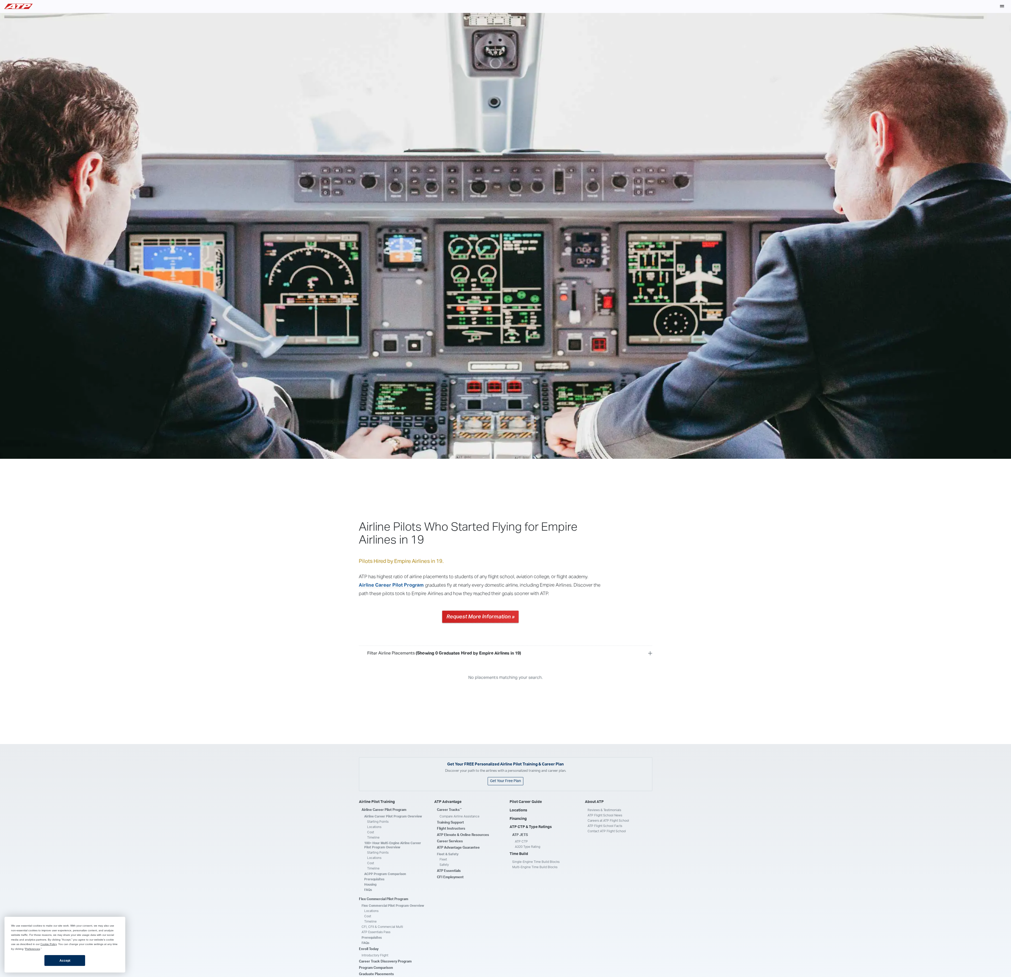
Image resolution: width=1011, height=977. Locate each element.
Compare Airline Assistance (459, 816)
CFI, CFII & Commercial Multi (382, 926)
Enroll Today (368, 949)
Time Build (519, 854)
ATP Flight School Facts (605, 826)
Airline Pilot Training (377, 802)
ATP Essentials (449, 871)
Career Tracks (449, 810)
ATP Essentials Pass (376, 932)
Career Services (450, 841)
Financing (518, 819)
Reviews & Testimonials (604, 810)
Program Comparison (376, 968)
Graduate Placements (376, 974)
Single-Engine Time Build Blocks (536, 861)
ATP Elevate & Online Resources (463, 835)
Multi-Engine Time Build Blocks (534, 867)
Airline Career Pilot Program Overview (393, 816)
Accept (64, 960)
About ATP (594, 802)
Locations (374, 827)
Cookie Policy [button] (48, 944)
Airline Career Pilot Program (391, 585)
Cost (370, 832)
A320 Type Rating (527, 846)
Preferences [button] (32, 948)
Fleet (443, 859)
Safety (444, 864)
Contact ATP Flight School (607, 831)
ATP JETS (520, 835)
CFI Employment (450, 877)
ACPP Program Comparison (385, 874)
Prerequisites (374, 879)
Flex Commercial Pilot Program (383, 899)
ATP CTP (521, 841)
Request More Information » (480, 616)
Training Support (450, 822)
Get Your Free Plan (505, 781)
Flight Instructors (451, 828)
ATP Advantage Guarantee (458, 847)
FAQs (368, 889)
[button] (1002, 6)
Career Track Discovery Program (385, 961)
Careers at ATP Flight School (608, 820)
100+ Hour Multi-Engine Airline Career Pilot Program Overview (392, 845)
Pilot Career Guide (526, 802)
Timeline (373, 837)
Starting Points (378, 821)
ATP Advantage (447, 802)
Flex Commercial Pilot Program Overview (393, 905)
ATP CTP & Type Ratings (531, 827)
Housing (370, 884)
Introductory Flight (375, 955)
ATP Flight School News (605, 815)
